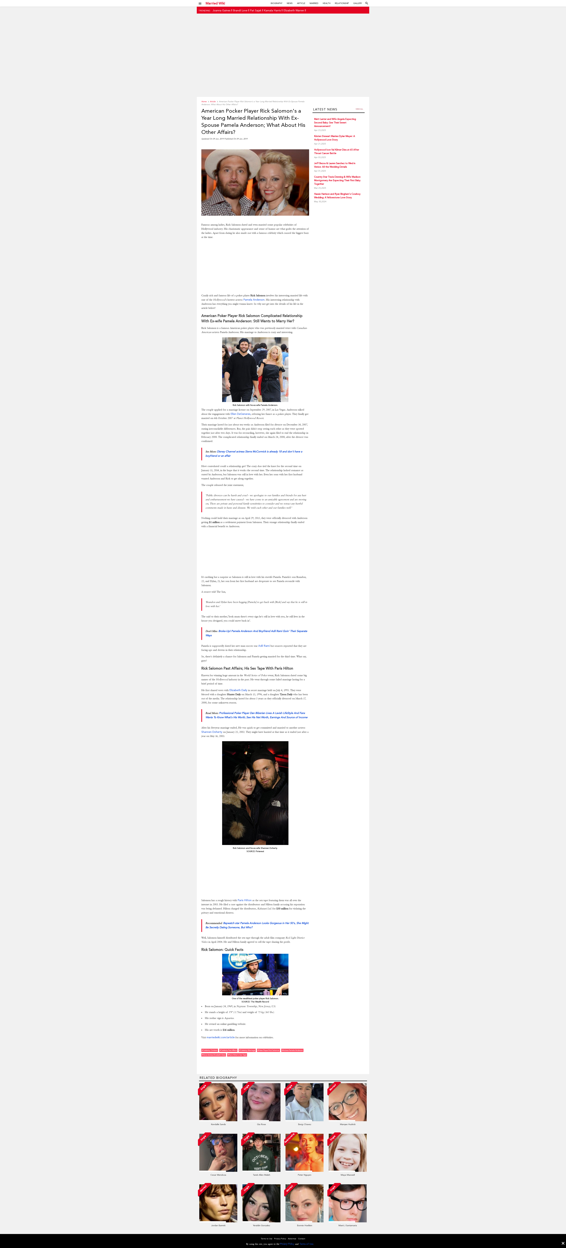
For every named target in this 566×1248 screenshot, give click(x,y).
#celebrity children (209, 1050)
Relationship (342, 3)
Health (326, 3)
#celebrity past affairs (228, 1050)
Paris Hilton (245, 900)
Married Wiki (215, 3)
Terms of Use (306, 1244)
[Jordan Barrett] (218, 1221)
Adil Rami (264, 645)
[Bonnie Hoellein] (305, 1221)
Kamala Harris (272, 10)
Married (314, 3)
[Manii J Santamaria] (348, 1221)
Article (301, 3)
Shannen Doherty (211, 731)
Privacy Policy (287, 1244)
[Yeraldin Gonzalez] (261, 1221)
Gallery (357, 3)
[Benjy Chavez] (305, 1120)
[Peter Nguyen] (305, 1171)
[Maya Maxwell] (348, 1171)
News (290, 3)
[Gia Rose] (261, 1120)
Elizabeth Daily (238, 690)
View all (359, 109)
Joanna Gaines (221, 10)
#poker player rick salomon (268, 1050)
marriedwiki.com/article (221, 1037)
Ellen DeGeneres (240, 413)
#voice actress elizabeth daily (213, 1055)
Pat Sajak (255, 10)
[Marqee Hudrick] (348, 1120)
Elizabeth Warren (293, 10)
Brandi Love (240, 10)
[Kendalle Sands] (218, 1120)
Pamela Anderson (254, 299)
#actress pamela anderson (292, 1050)
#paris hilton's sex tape (237, 1055)
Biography (276, 3)
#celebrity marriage (247, 1050)
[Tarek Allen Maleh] (261, 1171)
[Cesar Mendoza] (218, 1171)
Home (204, 101)
